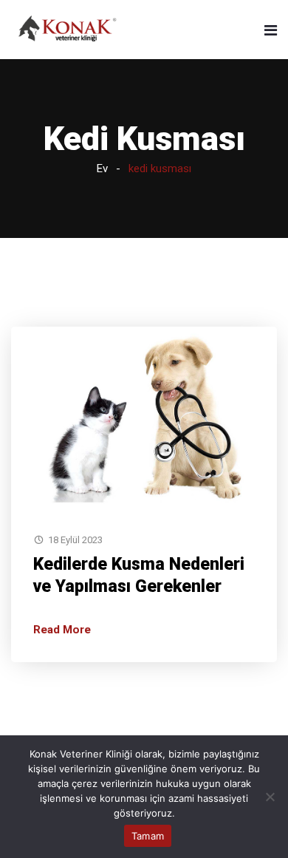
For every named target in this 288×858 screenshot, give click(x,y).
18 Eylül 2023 (75, 539)
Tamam (147, 836)
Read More (62, 629)
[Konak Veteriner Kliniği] (68, 29)
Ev (102, 168)
